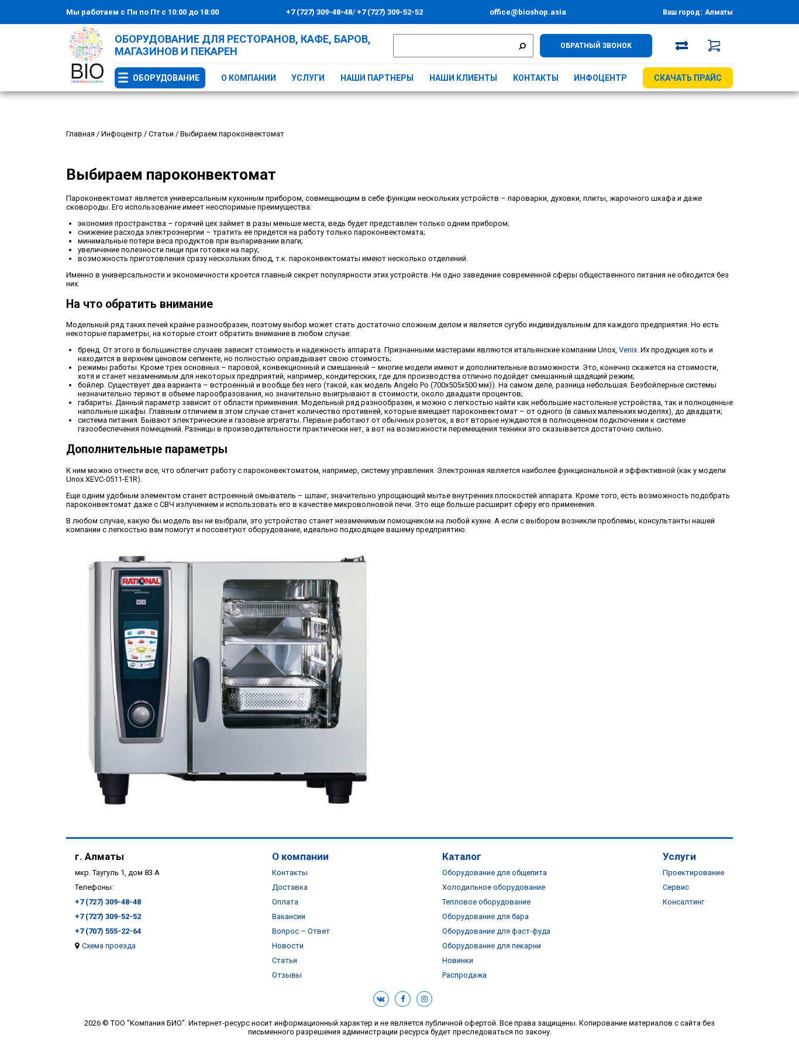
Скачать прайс (688, 78)
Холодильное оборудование (493, 887)
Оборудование (166, 78)
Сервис (676, 887)
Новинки (457, 960)
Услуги (308, 78)
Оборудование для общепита (494, 872)
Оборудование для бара (485, 916)
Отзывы (287, 975)
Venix (628, 349)
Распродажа (464, 975)
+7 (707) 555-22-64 (108, 931)
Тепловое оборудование (486, 901)
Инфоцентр (600, 78)
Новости (288, 945)
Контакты (536, 78)
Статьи (284, 960)
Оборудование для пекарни (491, 945)
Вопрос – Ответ (301, 931)
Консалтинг (683, 901)
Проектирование (693, 872)
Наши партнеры (377, 78)
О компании (248, 78)
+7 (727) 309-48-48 (319, 12)
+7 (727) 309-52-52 (389, 12)
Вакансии (288, 916)
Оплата (285, 901)
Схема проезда (109, 945)
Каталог (461, 856)
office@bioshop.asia (528, 12)
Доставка (290, 887)
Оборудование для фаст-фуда (496, 931)
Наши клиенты (463, 78)
